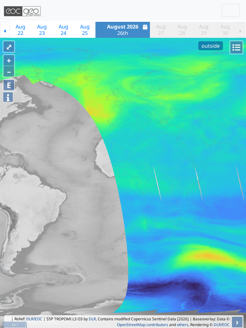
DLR (92, 319)
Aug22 (20, 30)
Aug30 (225, 30)
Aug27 (161, 30)
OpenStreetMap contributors (142, 324)
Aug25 (85, 30)
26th (122, 30)
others (182, 324)
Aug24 (63, 30)
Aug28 (182, 30)
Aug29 (204, 30)
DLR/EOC (34, 319)
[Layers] (236, 47)
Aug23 (42, 30)
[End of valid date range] (240, 30)
